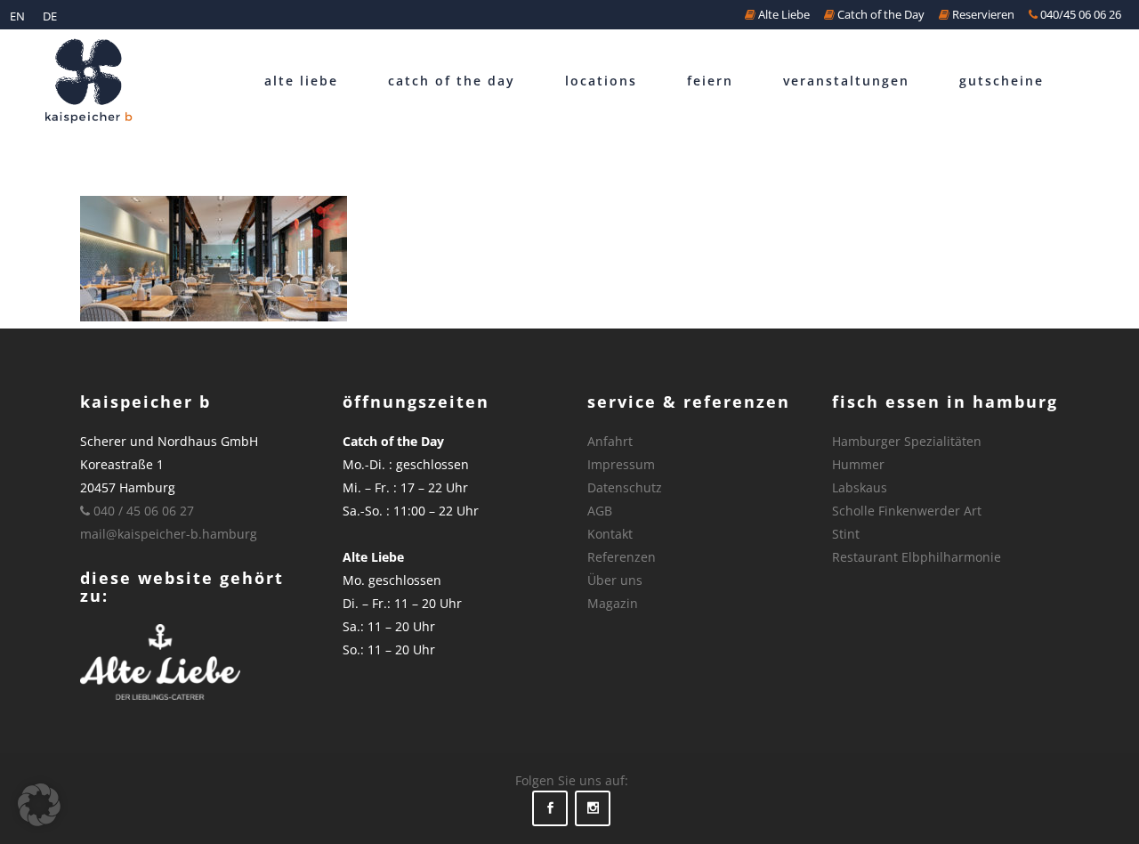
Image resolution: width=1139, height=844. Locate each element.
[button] (39, 805)
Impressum (621, 464)
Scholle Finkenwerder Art (906, 510)
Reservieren (981, 14)
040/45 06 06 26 (1079, 14)
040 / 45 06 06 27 (142, 510)
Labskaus (859, 487)
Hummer (858, 464)
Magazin (612, 603)
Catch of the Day (880, 14)
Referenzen (621, 556)
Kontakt (610, 533)
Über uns (614, 580)
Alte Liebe (782, 14)
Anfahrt (610, 441)
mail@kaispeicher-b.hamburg (168, 533)
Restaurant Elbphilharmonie (916, 556)
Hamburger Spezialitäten (906, 441)
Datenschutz (624, 487)
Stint (846, 533)
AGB (599, 510)
